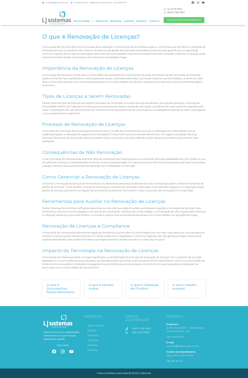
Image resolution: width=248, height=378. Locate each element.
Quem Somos (95, 325)
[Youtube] (203, 2)
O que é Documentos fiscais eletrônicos (60, 288)
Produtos (102, 21)
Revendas (116, 21)
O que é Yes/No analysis (185, 286)
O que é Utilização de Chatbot (144, 286)
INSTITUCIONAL (81, 21)
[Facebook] (192, 2)
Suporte (141, 21)
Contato (154, 21)
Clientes (129, 21)
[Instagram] (198, 2)
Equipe (91, 330)
